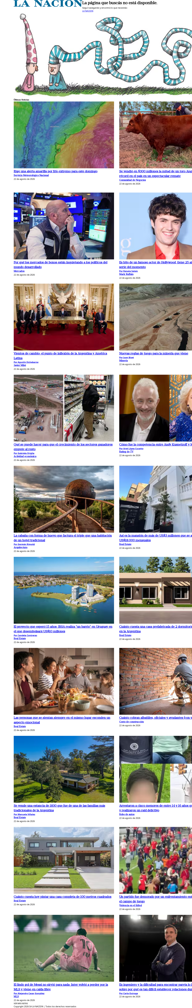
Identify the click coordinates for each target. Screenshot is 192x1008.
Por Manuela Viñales (24, 814)
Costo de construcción (131, 722)
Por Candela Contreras (25, 635)
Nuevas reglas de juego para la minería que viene (153, 353)
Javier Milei (20, 365)
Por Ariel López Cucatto (131, 448)
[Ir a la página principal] (48, 6)
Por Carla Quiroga (128, 993)
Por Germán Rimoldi (24, 544)
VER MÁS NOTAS (21, 1003)
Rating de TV (126, 452)
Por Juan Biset (126, 357)
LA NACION (87, 11)
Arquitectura (20, 547)
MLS (16, 996)
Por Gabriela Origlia (24, 453)
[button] (64, 135)
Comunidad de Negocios (132, 180)
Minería (123, 361)
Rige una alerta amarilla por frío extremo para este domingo (55, 171)
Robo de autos (127, 814)
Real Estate (125, 544)
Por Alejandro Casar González (29, 993)
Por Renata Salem (128, 271)
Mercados (19, 271)
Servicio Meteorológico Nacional (31, 175)
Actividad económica (25, 456)
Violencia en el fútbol (130, 905)
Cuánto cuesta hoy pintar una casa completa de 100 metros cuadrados (62, 896)
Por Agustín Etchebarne (26, 362)
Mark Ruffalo (126, 274)
